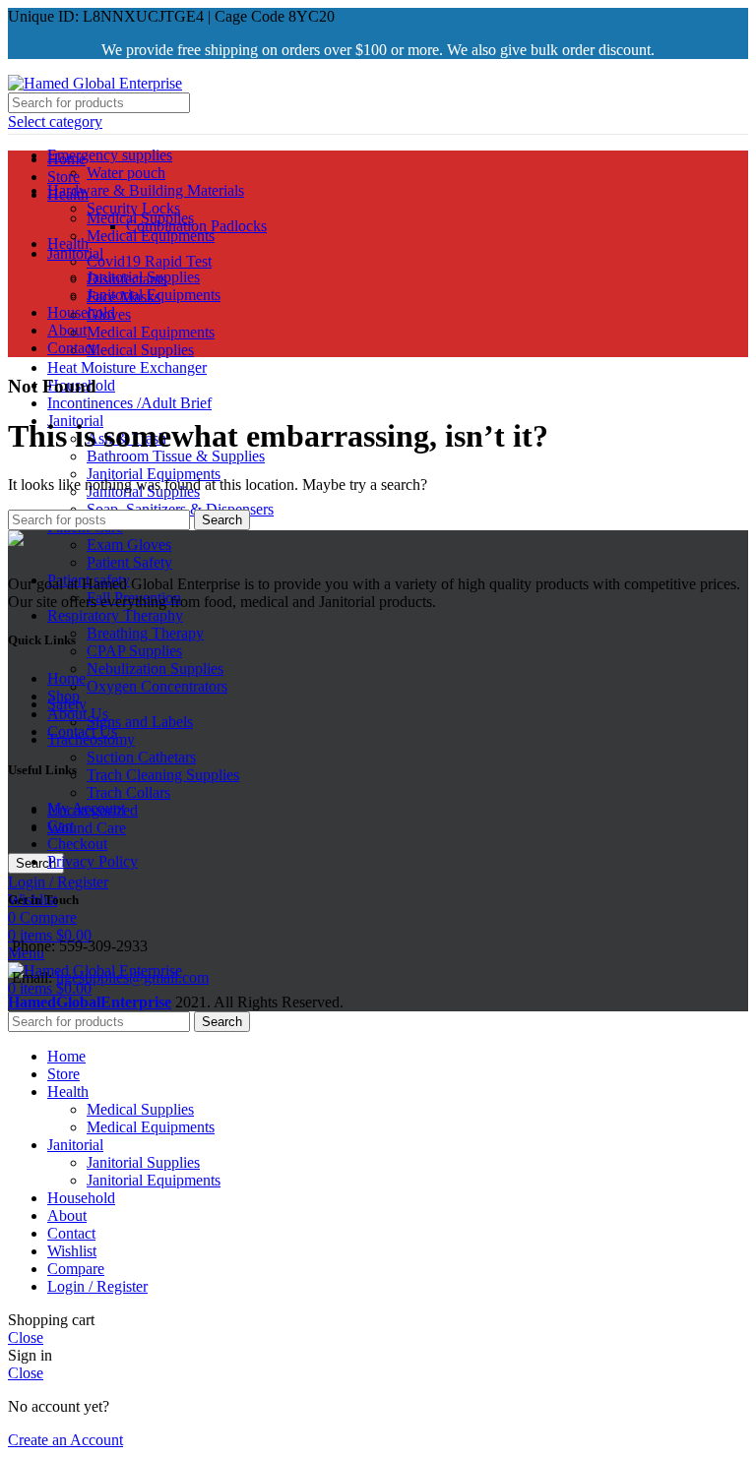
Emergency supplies (109, 155)
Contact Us (82, 731)
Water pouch (126, 172)
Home (66, 678)
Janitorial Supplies (143, 277)
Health (68, 243)
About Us (77, 713)
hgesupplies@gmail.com (132, 977)
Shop (63, 696)
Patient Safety (129, 562)
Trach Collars (128, 792)
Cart (60, 826)
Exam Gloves (129, 544)
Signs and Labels (140, 721)
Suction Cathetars (141, 757)
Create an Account (65, 1439)
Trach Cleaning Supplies (163, 774)
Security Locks (133, 208)
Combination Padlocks (196, 225)
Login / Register (97, 1286)
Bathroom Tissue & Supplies (176, 456)
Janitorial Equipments (153, 473)
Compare (75, 1268)
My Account (86, 808)
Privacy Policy (92, 861)
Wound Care (86, 828)
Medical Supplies (140, 349)
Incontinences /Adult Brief (129, 403)
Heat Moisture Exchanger (127, 367)
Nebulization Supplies (155, 668)
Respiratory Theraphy (115, 615)
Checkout (77, 843)
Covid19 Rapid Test (149, 261)
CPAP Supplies (134, 650)
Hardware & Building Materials (145, 190)
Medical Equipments (151, 332)
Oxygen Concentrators (157, 686)
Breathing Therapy (145, 633)
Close (25, 1337)
